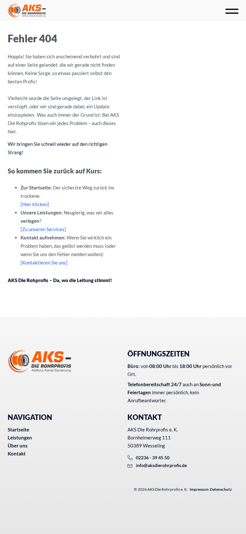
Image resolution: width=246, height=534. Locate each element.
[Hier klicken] (34, 204)
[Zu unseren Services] (43, 229)
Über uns (18, 445)
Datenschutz (221, 489)
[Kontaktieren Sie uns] (44, 262)
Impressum (199, 489)
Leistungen (20, 437)
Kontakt (17, 453)
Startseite (18, 429)
